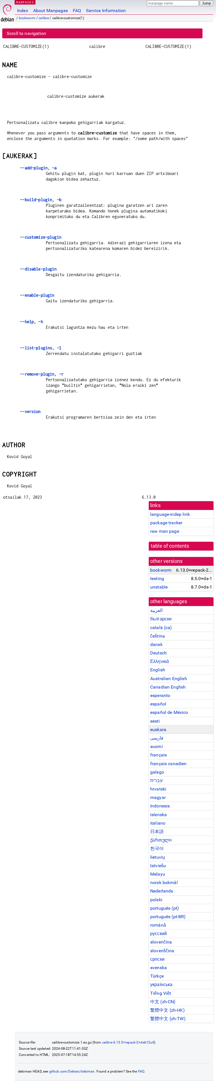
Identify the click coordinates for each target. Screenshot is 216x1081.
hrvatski (158, 789)
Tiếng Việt (160, 993)
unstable (159, 587)
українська (161, 984)
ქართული (161, 840)
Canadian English (168, 687)
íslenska (158, 814)
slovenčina (161, 942)
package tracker (166, 522)
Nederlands (161, 891)
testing (157, 578)
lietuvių (157, 857)
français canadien (168, 763)
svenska (158, 967)
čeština (157, 636)
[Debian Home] (7, 11)
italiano (157, 823)
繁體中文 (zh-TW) (168, 1018)
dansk (156, 644)
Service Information (106, 10)
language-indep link (170, 514)
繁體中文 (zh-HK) (167, 1010)
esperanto (160, 695)
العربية (156, 610)
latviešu (158, 865)
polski (156, 899)
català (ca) (161, 627)
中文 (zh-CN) (163, 1001)
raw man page (164, 531)
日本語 (157, 831)
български (161, 618)
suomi (156, 746)
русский (158, 933)
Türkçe (157, 976)
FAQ (77, 10)
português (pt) (164, 908)
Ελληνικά (159, 661)
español (158, 704)
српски (157, 959)
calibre (44, 18)
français (158, 755)
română (158, 925)
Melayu (157, 874)
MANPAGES (25, 2)
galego (157, 772)
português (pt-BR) (168, 916)
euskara (158, 729)
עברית (156, 780)
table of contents (170, 546)
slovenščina (162, 950)
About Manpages (50, 10)
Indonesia (160, 806)
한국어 (157, 848)
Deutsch (158, 653)
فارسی (156, 738)
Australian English (168, 678)
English (157, 669)
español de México (169, 712)
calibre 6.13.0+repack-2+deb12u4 (128, 1042)
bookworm (27, 18)
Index (22, 10)
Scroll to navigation (26, 33)
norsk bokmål (164, 882)
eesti (155, 721)
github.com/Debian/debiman (72, 1071)
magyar (158, 797)
